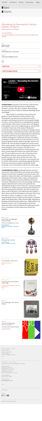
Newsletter (4, 389)
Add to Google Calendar (10, 71)
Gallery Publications (7, 263)
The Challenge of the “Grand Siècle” (10, 303)
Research (39, 2)
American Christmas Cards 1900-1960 (10, 282)
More (3, 356)
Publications (29, 2)
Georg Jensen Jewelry (8, 240)
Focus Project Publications (8, 285)
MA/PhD (4, 2)
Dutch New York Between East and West (9, 220)
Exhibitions (13, 2)
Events (21, 2)
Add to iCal (5, 66)
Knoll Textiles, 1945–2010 (10, 261)
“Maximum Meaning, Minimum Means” (8, 323)
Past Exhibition (5, 225)
